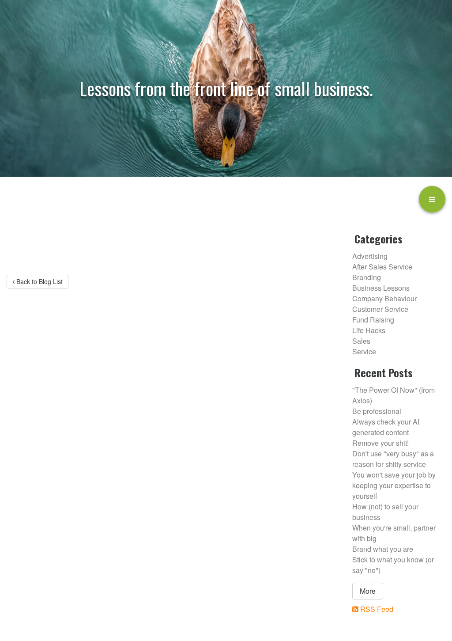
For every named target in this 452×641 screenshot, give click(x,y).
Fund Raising (373, 320)
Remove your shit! (380, 443)
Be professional (376, 411)
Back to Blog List (39, 281)
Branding (366, 277)
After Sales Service (382, 267)
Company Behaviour (384, 298)
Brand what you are (382, 549)
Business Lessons (381, 288)
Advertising (370, 256)
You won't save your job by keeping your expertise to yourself (394, 485)
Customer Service (380, 309)
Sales (361, 341)
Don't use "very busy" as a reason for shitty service (393, 458)
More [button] (368, 591)
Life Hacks (368, 330)
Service (364, 351)
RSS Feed (376, 609)
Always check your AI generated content (385, 427)
